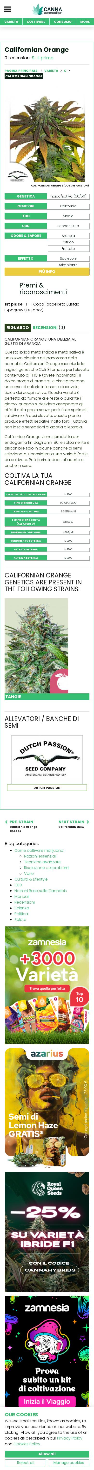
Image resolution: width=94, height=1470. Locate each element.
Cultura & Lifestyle (31, 879)
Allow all (47, 1454)
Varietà (51, 70)
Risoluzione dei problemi (46, 867)
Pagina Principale (21, 70)
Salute (20, 919)
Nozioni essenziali (40, 856)
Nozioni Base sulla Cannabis (40, 891)
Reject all (25, 1462)
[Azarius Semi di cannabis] (47, 1108)
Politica (21, 914)
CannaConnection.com (47, 9)
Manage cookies (68, 1462)
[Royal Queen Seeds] (47, 1232)
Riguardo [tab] (18, 327)
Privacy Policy (69, 1438)
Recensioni (24, 902)
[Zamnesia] (47, 985)
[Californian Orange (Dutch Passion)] (47, 134)
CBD (18, 885)
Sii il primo (43, 58)
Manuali (21, 896)
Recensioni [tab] (49, 327)
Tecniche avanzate (42, 862)
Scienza (21, 908)
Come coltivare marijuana (38, 850)
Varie (29, 873)
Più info (47, 271)
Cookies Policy (26, 1444)
